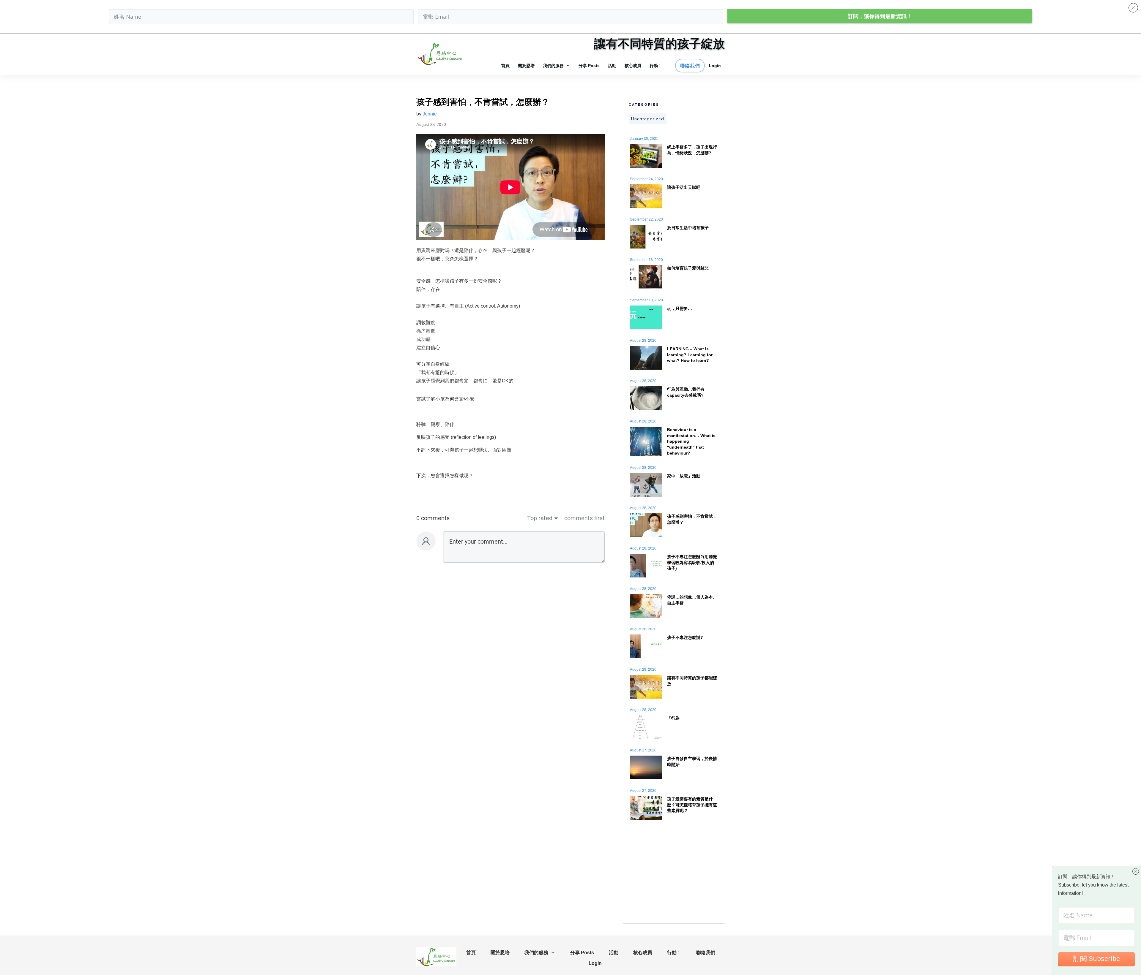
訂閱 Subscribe (1096, 959)
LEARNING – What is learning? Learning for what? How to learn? (690, 354)
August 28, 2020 (643, 340)
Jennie (430, 113)
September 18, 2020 (646, 260)
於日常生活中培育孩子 (688, 227)
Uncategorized (647, 118)
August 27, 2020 (643, 750)
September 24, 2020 (646, 179)
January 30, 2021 (644, 139)
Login (715, 65)
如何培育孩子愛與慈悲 (688, 268)
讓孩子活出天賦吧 (683, 187)
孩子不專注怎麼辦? (685, 637)
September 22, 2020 (646, 219)
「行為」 (675, 718)
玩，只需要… (679, 308)
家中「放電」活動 (683, 476)
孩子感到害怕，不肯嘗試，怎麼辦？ (482, 102)
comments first (584, 518)
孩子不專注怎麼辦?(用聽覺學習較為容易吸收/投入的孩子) (692, 562)
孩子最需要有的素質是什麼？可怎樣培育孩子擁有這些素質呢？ (692, 805)
